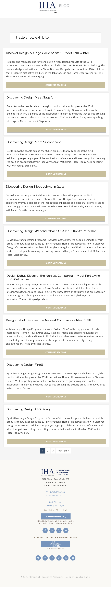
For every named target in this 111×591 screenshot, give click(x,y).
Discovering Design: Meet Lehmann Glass (35, 186)
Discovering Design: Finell (25, 364)
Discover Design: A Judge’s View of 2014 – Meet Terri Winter (47, 53)
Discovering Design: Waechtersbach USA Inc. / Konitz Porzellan (51, 231)
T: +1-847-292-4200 (55, 492)
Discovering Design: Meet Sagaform (32, 97)
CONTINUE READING (55, 85)
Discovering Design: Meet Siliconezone (34, 142)
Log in (87, 577)
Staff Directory (55, 502)
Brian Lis (79, 577)
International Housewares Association (55, 6)
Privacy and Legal (55, 505)
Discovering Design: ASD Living (28, 409)
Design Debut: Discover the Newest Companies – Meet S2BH (49, 320)
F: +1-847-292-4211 (55, 495)
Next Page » (63, 450)
